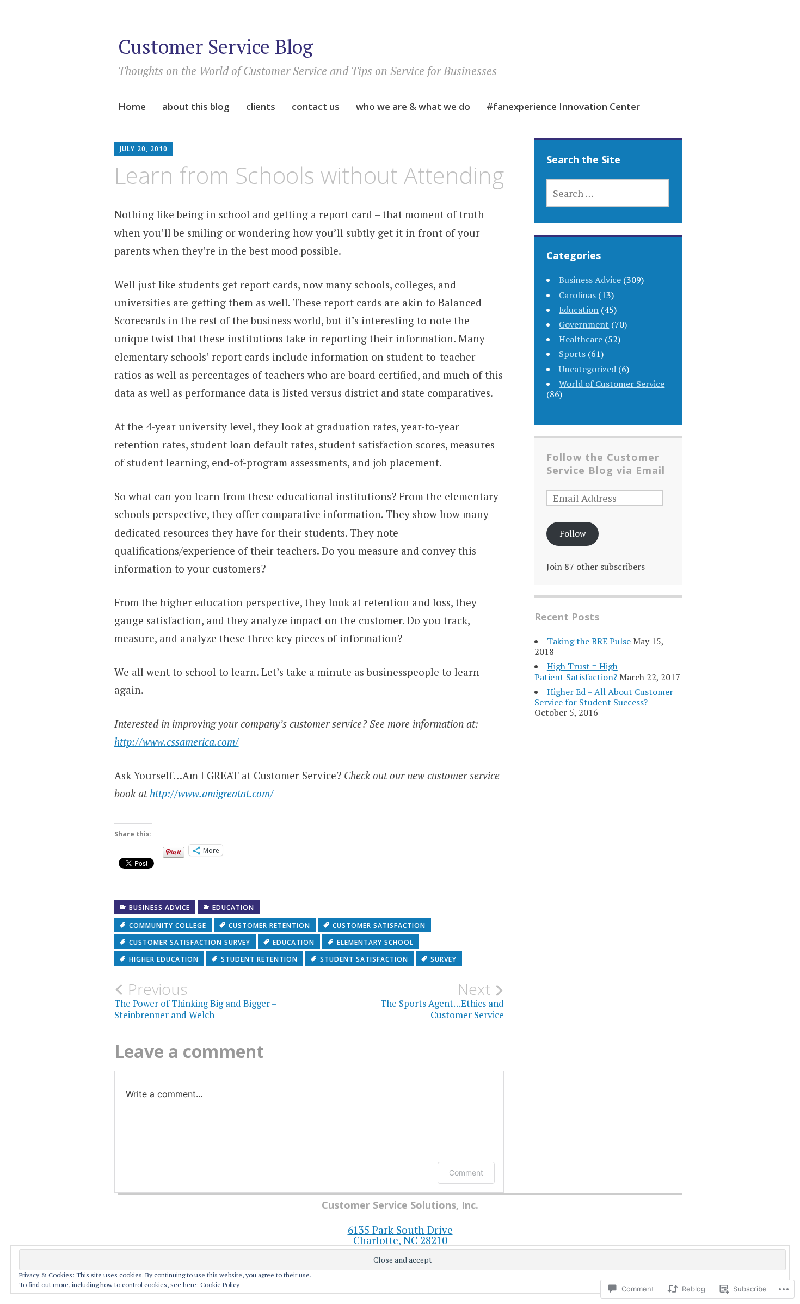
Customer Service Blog (215, 46)
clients (260, 106)
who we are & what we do (413, 106)
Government (584, 324)
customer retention (269, 925)
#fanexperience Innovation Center (563, 106)
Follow (572, 533)
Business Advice (159, 907)
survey (443, 959)
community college (167, 925)
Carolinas (577, 295)
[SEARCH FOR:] (607, 193)
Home (132, 106)
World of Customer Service (611, 384)
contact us (316, 106)
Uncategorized (587, 369)
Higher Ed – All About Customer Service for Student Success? (603, 697)
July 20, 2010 (144, 148)
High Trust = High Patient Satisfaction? (576, 671)
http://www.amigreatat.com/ (212, 793)
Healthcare (580, 339)
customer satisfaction (379, 925)
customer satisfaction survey (189, 942)
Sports (572, 354)
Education (233, 907)
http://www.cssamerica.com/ (176, 741)
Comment (466, 1172)
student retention (259, 959)
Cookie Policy (219, 1285)
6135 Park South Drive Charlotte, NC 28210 (400, 1235)
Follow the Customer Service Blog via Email (605, 464)
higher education (164, 959)
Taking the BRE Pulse (589, 641)
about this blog (196, 106)
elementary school (375, 942)
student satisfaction (364, 959)
